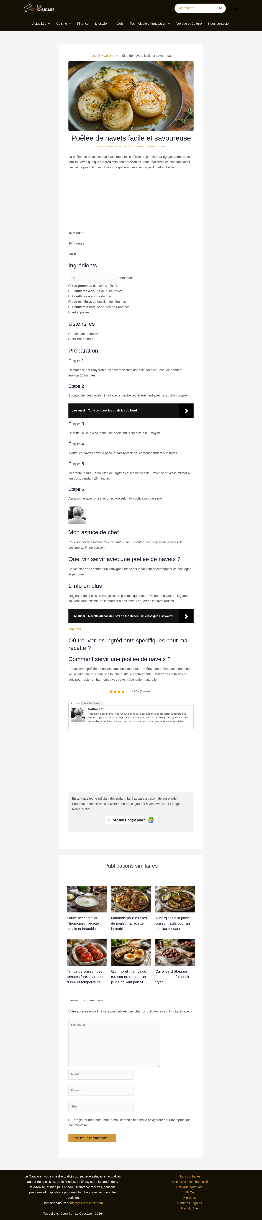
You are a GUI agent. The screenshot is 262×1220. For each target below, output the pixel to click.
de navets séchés (95, 286)
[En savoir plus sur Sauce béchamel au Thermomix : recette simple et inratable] (87, 899)
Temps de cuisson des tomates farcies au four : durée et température (86, 976)
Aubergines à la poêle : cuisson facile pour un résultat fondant (173, 923)
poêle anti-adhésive (85, 334)
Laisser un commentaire (106, 146)
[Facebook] (231, 8)
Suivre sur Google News (127, 820)
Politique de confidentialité (189, 1182)
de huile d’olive (97, 291)
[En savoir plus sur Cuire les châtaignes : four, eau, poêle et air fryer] (175, 952)
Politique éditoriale (189, 1187)
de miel (92, 296)
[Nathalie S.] (78, 714)
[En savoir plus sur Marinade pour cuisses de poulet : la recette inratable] (131, 899)
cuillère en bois (82, 339)
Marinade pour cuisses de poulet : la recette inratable (129, 923)
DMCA (189, 1192)
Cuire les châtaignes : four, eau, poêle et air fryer (172, 976)
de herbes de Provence (101, 307)
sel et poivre (80, 312)
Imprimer (74, 629)
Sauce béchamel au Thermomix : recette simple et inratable (83, 923)
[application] (48, 23)
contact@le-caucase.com (85, 1203)
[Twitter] (80, 725)
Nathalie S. (96, 709)
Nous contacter (189, 1176)
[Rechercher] (222, 8)
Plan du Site (189, 1208)
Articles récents (92, 703)
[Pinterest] (236, 8)
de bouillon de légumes (99, 301)
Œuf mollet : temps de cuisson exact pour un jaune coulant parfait (128, 976)
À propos (75, 703)
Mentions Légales (189, 1203)
